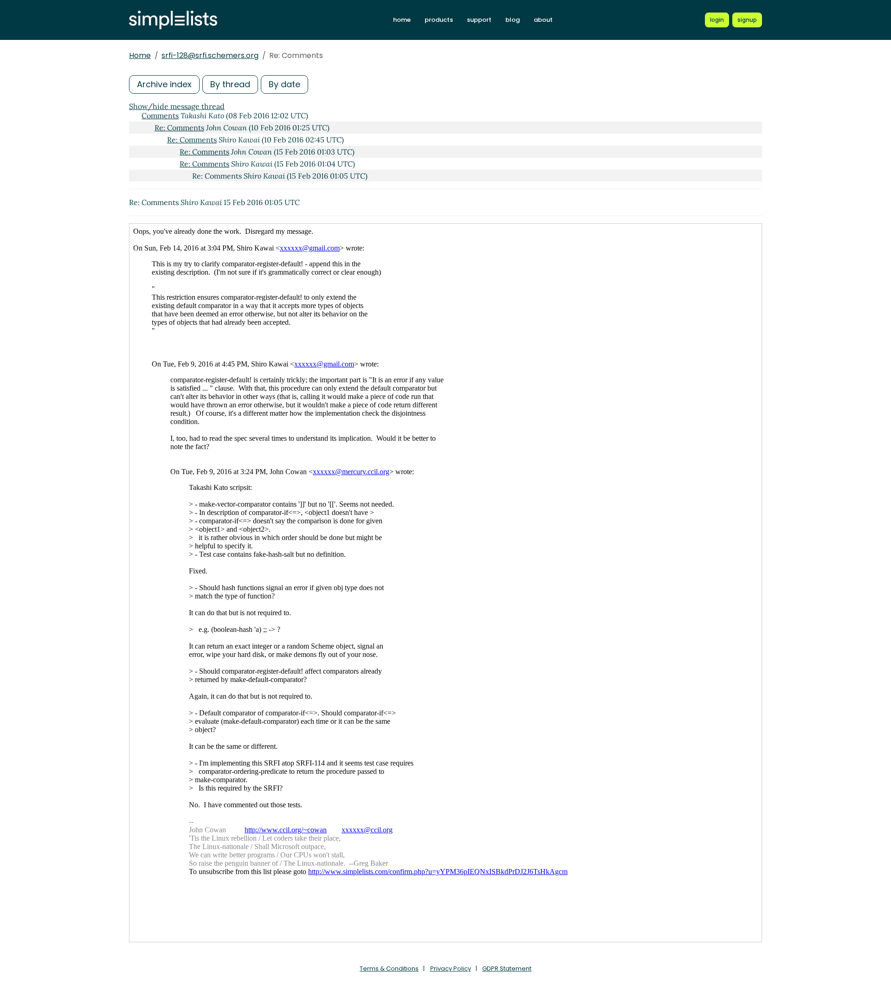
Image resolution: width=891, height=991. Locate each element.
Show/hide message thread (177, 106)
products (439, 19)
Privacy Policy (450, 968)
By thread (230, 84)
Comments (160, 115)
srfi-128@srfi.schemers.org (209, 55)
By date (284, 84)
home (402, 19)
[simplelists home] (173, 20)
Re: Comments (179, 127)
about (543, 19)
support (479, 19)
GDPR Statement (506, 968)
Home (140, 55)
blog (512, 19)
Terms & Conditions (389, 968)
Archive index (164, 84)
